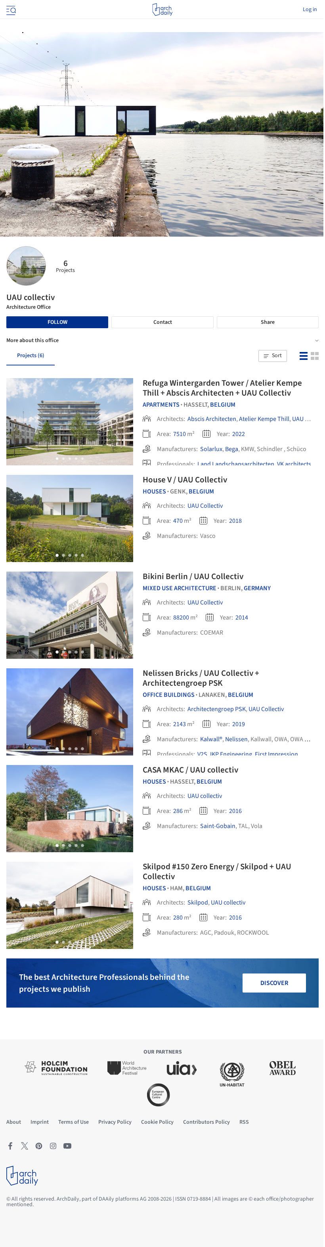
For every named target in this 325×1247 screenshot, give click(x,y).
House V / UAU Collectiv (185, 480)
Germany (257, 588)
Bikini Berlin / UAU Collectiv (193, 576)
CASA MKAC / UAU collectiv (190, 770)
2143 (179, 724)
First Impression (276, 754)
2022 (238, 434)
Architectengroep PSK (216, 709)
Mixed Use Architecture (179, 588)
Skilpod (197, 902)
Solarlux (211, 449)
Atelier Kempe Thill (264, 419)
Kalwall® (211, 739)
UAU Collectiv (205, 505)
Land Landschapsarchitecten (235, 464)
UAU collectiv (204, 796)
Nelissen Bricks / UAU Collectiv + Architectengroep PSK (201, 678)
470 (178, 520)
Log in (310, 9)
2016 (235, 811)
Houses (154, 491)
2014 (241, 617)
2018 (235, 520)
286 (178, 811)
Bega (231, 449)
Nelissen (236, 739)
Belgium (222, 404)
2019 (238, 724)
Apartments (161, 404)
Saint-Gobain (217, 826)
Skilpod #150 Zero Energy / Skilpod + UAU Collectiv (217, 871)
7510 (179, 434)
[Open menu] (10, 9)
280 (178, 917)
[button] (272, 356)
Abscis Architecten (211, 419)
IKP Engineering (231, 754)
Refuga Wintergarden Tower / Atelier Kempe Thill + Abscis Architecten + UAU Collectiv (222, 388)
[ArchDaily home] (162, 9)
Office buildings (169, 694)
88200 (181, 617)
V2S (202, 754)
